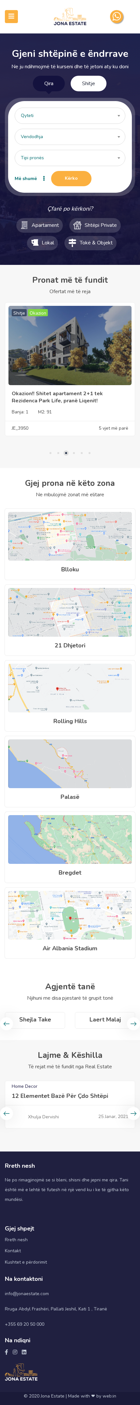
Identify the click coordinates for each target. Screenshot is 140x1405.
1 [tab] (50, 453)
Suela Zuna (105, 1019)
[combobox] (70, 116)
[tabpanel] (70, 369)
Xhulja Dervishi (43, 1117)
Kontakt (13, 1251)
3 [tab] (66, 453)
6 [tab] (90, 453)
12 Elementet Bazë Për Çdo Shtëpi (60, 1096)
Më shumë (26, 179)
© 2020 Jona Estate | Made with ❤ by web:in (70, 1396)
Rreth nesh (16, 1240)
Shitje (88, 83)
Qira (48, 83)
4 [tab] (74, 453)
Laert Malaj (35, 1019)
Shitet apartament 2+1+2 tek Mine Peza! (62, 393)
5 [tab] (82, 453)
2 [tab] (58, 453)
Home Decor (24, 1086)
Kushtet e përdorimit (26, 1262)
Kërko (71, 178)
